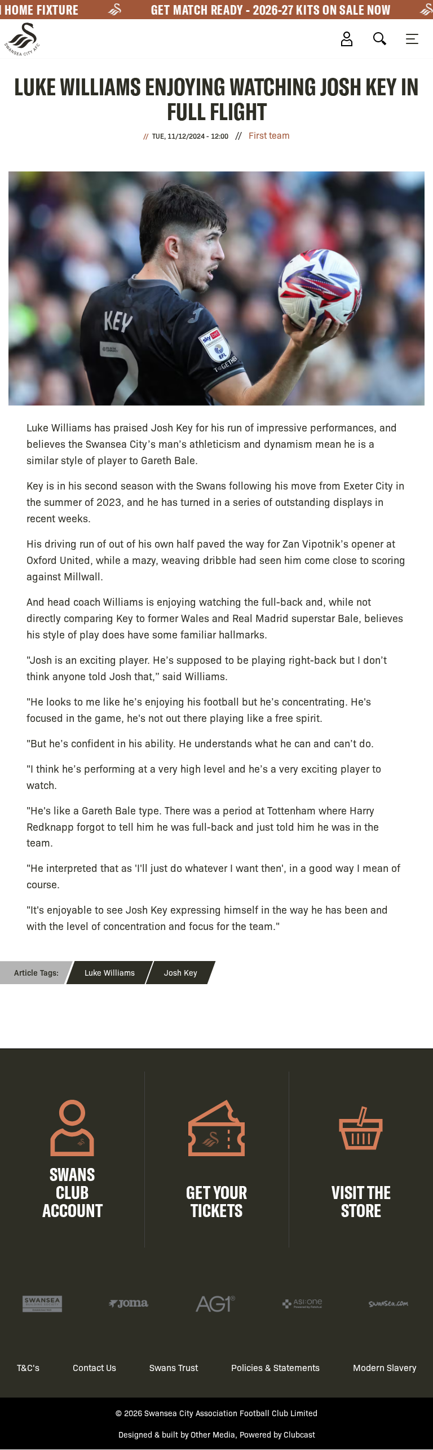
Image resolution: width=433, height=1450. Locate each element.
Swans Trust (173, 1367)
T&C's (28, 1367)
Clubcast (299, 1434)
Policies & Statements (275, 1367)
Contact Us (94, 1367)
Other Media (213, 1434)
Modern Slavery (385, 1367)
